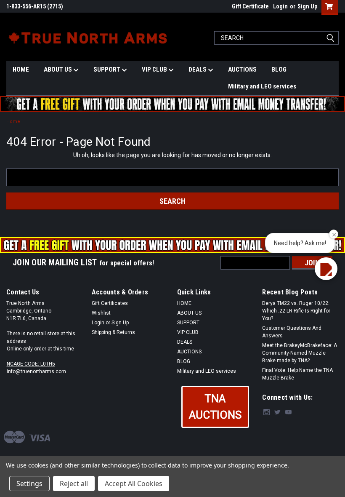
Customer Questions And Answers (291, 332)
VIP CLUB (155, 69)
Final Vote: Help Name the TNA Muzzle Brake (297, 374)
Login (280, 6)
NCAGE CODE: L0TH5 (31, 364)
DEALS (198, 69)
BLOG (279, 69)
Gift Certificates (110, 303)
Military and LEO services (262, 86)
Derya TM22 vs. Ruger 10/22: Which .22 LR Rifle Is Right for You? (296, 310)
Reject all (74, 483)
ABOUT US (58, 69)
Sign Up (307, 6)
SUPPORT (107, 69)
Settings (29, 483)
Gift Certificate (250, 6)
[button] (215, 407)
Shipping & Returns (113, 332)
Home (13, 121)
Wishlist (101, 313)
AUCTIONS (242, 69)
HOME (21, 69)
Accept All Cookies (133, 483)
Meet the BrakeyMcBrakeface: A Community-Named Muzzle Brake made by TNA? (299, 352)
